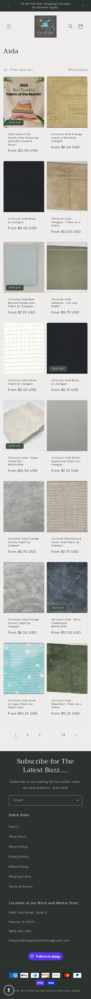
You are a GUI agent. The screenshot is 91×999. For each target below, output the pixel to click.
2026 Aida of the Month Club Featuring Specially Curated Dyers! (23, 139)
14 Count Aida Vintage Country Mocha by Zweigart (66, 138)
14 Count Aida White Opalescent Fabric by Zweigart (65, 461)
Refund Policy (18, 867)
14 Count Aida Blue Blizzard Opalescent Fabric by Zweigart (21, 303)
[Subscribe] (77, 800)
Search (14, 827)
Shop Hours (17, 836)
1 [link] (15, 735)
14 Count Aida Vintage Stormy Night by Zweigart (23, 623)
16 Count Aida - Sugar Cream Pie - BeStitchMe (23, 461)
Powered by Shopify (69, 990)
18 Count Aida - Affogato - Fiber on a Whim (65, 222)
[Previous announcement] (8, 6)
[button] (9, 26)
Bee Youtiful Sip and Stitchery (38, 990)
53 (63, 735)
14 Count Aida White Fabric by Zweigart (22, 382)
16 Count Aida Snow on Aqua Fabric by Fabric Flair (22, 704)
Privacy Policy (18, 857)
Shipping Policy (20, 876)
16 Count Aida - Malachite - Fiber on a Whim (66, 704)
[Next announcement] (83, 6)
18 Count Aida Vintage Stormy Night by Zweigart (23, 542)
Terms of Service (21, 886)
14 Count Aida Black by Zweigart (22, 220)
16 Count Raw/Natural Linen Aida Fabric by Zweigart (66, 542)
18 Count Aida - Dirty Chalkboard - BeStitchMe (66, 623)
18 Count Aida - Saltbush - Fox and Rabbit (64, 303)
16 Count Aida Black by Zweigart (65, 382)
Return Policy (18, 847)
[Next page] (75, 735)
